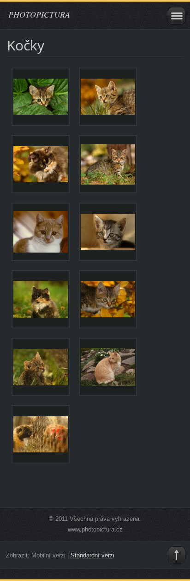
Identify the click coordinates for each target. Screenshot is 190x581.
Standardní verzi (92, 555)
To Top (176, 555)
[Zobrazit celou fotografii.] (40, 96)
